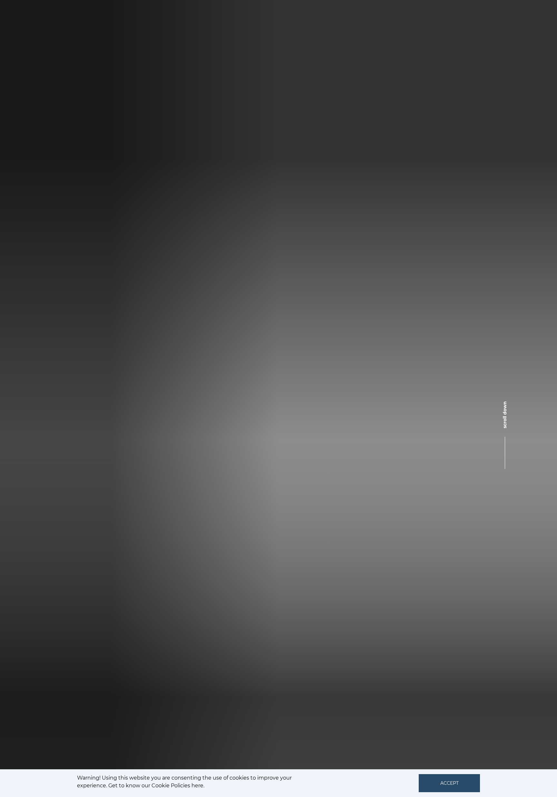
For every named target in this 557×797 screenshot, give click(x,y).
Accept (449, 783)
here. (197, 785)
